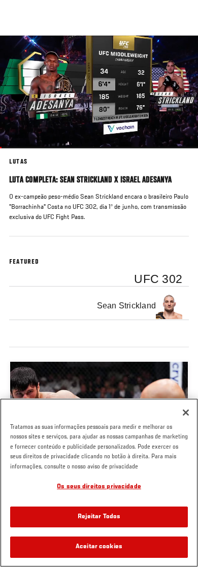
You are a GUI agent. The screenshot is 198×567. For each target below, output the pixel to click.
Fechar (180, 55)
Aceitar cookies (99, 547)
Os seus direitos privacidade (99, 487)
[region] (99, 482)
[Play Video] (99, 92)
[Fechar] (186, 412)
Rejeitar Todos (99, 517)
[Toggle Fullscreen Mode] (177, 154)
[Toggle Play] (21, 154)
